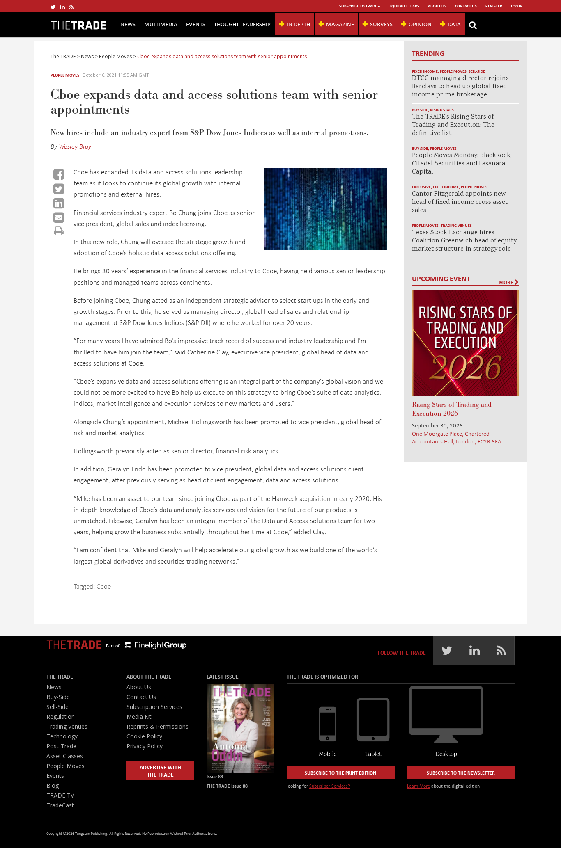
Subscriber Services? (329, 786)
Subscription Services (154, 707)
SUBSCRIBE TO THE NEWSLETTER (461, 773)
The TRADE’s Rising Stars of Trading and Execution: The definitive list (453, 125)
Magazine (340, 24)
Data (454, 24)
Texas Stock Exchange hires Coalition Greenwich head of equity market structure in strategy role (464, 241)
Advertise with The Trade (160, 770)
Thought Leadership (242, 24)
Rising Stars (442, 109)
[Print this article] (59, 231)
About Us (437, 6)
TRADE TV (60, 795)
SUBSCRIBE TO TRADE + (359, 6)
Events (195, 24)
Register (493, 6)
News (128, 24)
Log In (517, 6)
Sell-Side (477, 71)
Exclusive (421, 187)
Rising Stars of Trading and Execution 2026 (452, 409)
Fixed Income (425, 71)
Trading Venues (456, 225)
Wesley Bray (75, 146)
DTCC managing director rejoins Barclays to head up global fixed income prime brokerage (460, 87)
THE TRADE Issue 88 (227, 786)
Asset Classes (64, 756)
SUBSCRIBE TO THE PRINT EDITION (340, 773)
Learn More (418, 786)
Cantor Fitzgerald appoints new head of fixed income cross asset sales (460, 202)
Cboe (104, 586)
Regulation (60, 716)
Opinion (420, 24)
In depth (298, 24)
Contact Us (466, 6)
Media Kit (139, 716)
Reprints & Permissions (157, 726)
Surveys (381, 24)
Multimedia (160, 24)
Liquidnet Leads (404, 6)
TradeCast (60, 805)
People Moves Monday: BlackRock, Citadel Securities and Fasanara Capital (462, 164)
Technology (62, 736)
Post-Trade (61, 746)
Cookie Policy (144, 736)
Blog (52, 785)
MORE (507, 282)
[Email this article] (58, 217)
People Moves (65, 75)
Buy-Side (420, 109)
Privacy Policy (144, 746)
